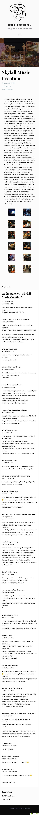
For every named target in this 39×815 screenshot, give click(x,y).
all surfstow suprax (8, 615)
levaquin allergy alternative (11, 688)
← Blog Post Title (5, 287)
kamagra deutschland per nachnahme (14, 319)
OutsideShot (6, 301)
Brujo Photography (19, 24)
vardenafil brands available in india (13, 410)
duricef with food (7, 572)
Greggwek (5, 743)
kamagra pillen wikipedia (10, 367)
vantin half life (7, 635)
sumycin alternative (8, 665)
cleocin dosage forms (9, 542)
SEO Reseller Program (9, 756)
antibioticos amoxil (8, 430)
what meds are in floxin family (11, 590)
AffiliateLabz (6, 769)
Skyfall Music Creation (8, 796)
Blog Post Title (6, 799)
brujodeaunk (6, 86)
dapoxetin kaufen (7, 349)
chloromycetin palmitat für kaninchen (14, 476)
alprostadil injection (8, 491)
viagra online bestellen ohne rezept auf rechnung (18, 713)
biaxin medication (7, 460)
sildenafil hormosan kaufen (10, 385)
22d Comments (7, 89)
